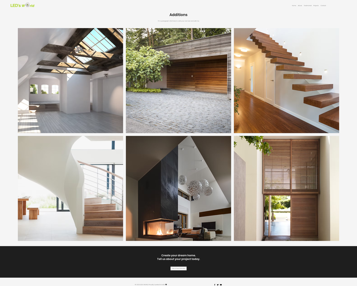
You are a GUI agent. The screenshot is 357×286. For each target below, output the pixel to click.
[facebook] (215, 285)
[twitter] (218, 285)
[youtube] (221, 285)
